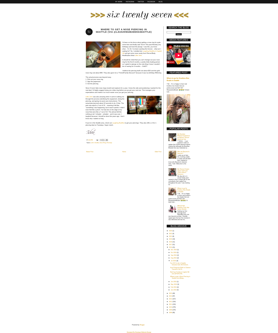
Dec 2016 (174, 249)
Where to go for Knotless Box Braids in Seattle (183, 189)
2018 (170, 242)
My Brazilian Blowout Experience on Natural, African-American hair (183, 136)
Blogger (142, 325)
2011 (170, 304)
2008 (170, 312)
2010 (170, 307)
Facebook (151, 1)
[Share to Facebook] (107, 140)
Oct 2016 (174, 252)
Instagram (130, 1)
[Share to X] (105, 140)
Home (124, 151)
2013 (170, 299)
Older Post (158, 151)
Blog (161, 1)
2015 (170, 293)
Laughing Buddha (118, 123)
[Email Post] (97, 140)
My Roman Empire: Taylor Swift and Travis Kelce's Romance (183, 171)
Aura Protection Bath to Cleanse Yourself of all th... (180, 268)
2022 (170, 233)
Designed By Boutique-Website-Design (139, 332)
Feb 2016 (174, 287)
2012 (170, 301)
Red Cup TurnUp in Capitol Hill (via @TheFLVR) (179, 273)
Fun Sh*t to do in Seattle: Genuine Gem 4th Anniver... (179, 264)
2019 (170, 239)
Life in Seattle (95, 142)
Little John (138, 55)
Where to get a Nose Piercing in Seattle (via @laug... (180, 277)
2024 (170, 231)
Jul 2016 (173, 261)
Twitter (141, 1)
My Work (118, 1)
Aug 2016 (174, 258)
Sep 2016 (174, 255)
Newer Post (89, 151)
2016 (170, 247)
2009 (170, 310)
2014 (170, 296)
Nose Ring (103, 142)
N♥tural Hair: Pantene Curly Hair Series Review (183, 207)
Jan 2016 (174, 290)
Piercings (109, 142)
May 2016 (174, 284)
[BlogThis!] (103, 140)
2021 (170, 236)
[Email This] (101, 140)
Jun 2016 (174, 281)
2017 (170, 244)
